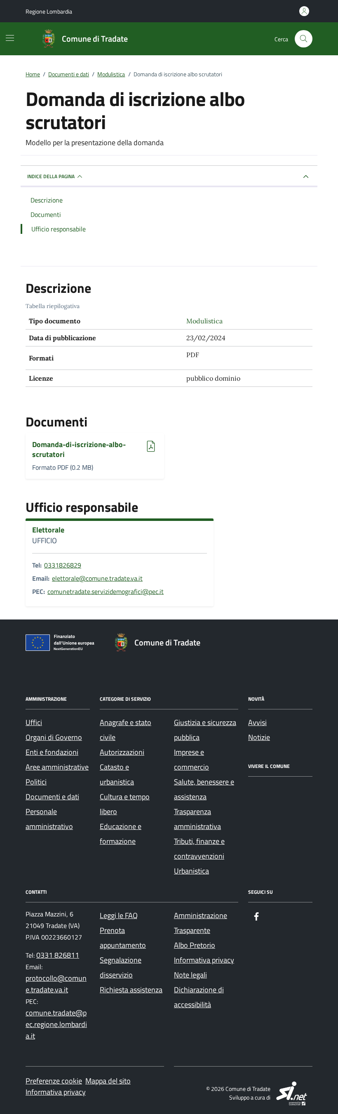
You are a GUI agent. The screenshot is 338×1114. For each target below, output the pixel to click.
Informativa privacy (204, 960)
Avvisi (257, 722)
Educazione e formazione (120, 834)
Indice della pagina (51, 176)
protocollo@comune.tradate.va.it (56, 984)
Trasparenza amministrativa (197, 819)
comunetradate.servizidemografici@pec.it (105, 591)
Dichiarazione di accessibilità (199, 997)
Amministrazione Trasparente (200, 923)
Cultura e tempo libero (125, 804)
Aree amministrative (57, 766)
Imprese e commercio (191, 759)
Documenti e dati (52, 796)
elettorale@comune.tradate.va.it (97, 578)
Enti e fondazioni (52, 752)
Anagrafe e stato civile (125, 730)
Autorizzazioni (122, 752)
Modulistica (204, 321)
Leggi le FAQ (119, 915)
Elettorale (48, 530)
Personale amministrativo (49, 819)
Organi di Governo (54, 737)
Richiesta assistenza (131, 989)
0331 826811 (57, 955)
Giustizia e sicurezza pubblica (205, 730)
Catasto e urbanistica (117, 774)
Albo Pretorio (194, 945)
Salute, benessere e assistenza (204, 789)
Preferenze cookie (54, 1080)
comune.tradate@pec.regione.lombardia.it (56, 1024)
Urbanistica (191, 870)
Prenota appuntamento (123, 938)
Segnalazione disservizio (120, 967)
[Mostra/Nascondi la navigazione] (10, 38)
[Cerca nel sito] (303, 39)
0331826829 (62, 565)
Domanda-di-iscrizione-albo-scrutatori (79, 449)
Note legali (190, 974)
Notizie (259, 737)
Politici (36, 781)
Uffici (34, 722)
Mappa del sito (108, 1080)
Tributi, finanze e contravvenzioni (199, 849)
